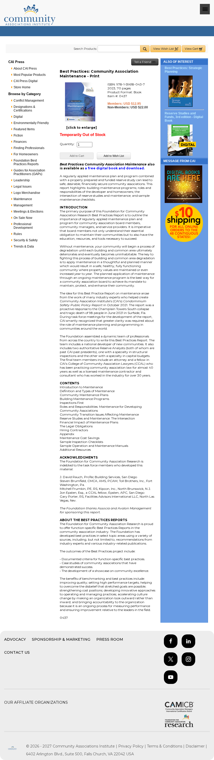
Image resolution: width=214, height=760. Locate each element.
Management (23, 205)
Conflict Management (29, 100)
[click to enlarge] (81, 127)
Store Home (22, 87)
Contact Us (17, 652)
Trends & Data (24, 246)
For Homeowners (26, 154)
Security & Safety (26, 240)
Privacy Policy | (132, 746)
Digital (18, 117)
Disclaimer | (196, 746)
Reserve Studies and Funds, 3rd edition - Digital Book (184, 117)
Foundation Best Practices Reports (26, 162)
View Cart (192, 49)
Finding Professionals (29, 148)
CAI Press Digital (26, 81)
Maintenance (23, 199)
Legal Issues (23, 186)
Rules (18, 234)
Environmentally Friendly (31, 123)
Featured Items (24, 129)
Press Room (109, 639)
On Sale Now (23, 218)
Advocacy (15, 639)
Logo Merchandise (27, 193)
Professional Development (23, 226)
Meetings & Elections (28, 211)
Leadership (22, 180)
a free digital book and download (114, 168)
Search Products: (85, 49)
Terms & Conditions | (166, 746)
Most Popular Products (30, 75)
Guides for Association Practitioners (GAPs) (29, 172)
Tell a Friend (143, 62)
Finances (20, 142)
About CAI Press (25, 68)
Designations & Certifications (24, 108)
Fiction (18, 135)
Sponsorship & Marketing (61, 639)
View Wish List (164, 49)
